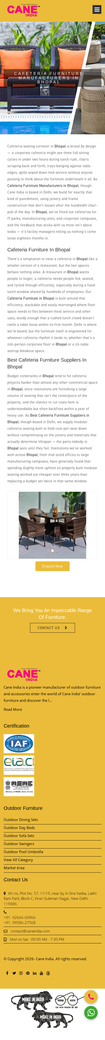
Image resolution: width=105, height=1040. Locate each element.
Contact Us (49, 628)
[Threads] (48, 973)
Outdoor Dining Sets (21, 819)
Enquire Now (52, 566)
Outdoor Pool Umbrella (23, 851)
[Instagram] (20, 972)
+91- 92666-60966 (20, 917)
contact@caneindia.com (30, 931)
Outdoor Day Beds (19, 827)
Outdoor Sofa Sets (19, 835)
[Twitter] (13, 972)
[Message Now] (91, 1012)
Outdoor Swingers (19, 843)
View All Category (18, 859)
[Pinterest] (27, 972)
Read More (13, 709)
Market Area (14, 867)
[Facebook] (7, 972)
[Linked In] (34, 972)
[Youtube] (41, 972)
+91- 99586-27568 (20, 922)
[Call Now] (91, 997)
